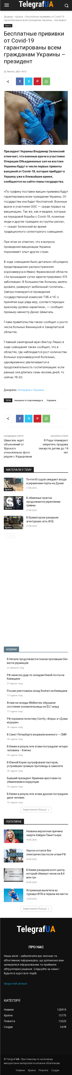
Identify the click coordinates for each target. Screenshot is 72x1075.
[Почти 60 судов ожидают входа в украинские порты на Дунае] (13, 484)
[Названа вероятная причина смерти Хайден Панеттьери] (13, 836)
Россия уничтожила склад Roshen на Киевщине (37, 690)
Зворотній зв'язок (15, 983)
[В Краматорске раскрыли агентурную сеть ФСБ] (13, 522)
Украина (51, 400)
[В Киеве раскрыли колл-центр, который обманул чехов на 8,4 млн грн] (13, 875)
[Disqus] (36, 592)
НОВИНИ (11, 649)
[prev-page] (6, 535)
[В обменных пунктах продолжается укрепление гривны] (13, 503)
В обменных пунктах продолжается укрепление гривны (43, 501)
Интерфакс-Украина (31, 389)
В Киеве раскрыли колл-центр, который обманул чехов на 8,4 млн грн (45, 873)
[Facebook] (20, 81)
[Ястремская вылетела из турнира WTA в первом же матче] (13, 895)
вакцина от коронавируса (29, 400)
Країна (19, 16)
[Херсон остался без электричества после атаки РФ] (13, 855)
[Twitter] (28, 81)
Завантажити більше (35, 809)
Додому (8, 16)
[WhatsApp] (46, 81)
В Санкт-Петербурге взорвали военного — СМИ (36, 734)
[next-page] (12, 535)
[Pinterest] (37, 81)
